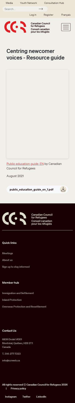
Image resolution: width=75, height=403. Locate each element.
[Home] (27, 27)
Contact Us (9, 330)
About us (7, 260)
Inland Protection (12, 299)
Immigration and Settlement (18, 293)
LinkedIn (41, 396)
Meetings (7, 253)
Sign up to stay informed (15, 266)
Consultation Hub (54, 3)
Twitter (26, 396)
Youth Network (28, 3)
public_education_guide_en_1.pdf (31, 189)
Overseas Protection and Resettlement (24, 306)
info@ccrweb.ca (11, 360)
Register (48, 14)
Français (66, 14)
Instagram (11, 396)
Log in (32, 14)
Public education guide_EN (25, 164)
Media (9, 3)
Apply (42, 9)
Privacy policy (18, 388)
